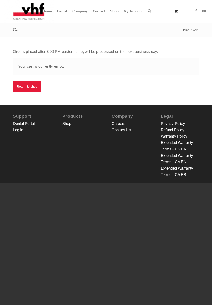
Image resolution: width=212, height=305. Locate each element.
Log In (18, 130)
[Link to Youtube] (204, 11)
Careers (118, 123)
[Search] (149, 11)
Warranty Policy (174, 136)
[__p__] (29, 11)
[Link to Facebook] (196, 11)
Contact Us (121, 130)
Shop (66, 123)
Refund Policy (172, 130)
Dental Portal (24, 123)
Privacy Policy (173, 123)
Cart (17, 30)
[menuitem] (47, 11)
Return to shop (27, 86)
